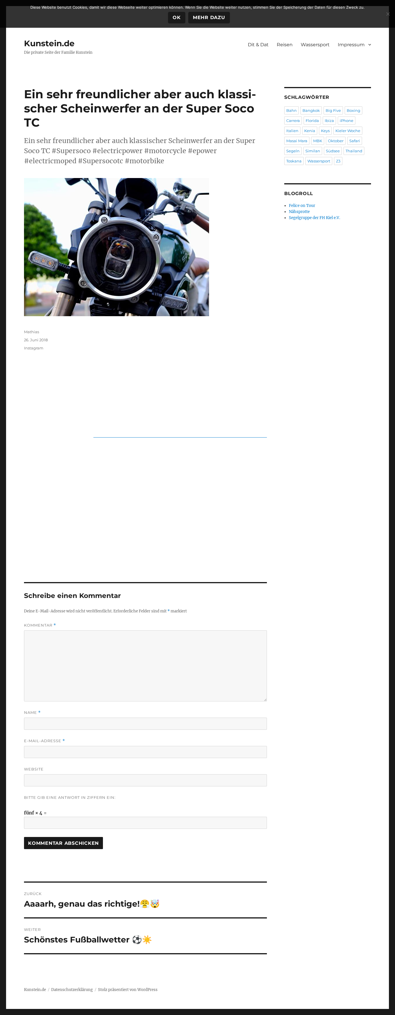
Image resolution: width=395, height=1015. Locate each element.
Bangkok (311, 110)
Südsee (333, 151)
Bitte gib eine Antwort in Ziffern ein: (70, 797)
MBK (317, 140)
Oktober (336, 140)
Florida (312, 120)
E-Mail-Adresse (44, 740)
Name (32, 712)
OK (177, 17)
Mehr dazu (209, 17)
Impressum (351, 44)
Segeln (293, 151)
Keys (325, 130)
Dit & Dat (258, 44)
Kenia (309, 130)
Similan (312, 151)
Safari (354, 140)
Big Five (333, 110)
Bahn (291, 110)
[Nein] (388, 14)
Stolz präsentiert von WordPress (128, 989)
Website (34, 769)
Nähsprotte (299, 211)
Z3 (338, 161)
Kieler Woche (347, 130)
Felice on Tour (302, 205)
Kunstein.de (49, 43)
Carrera (293, 120)
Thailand (354, 151)
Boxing (353, 110)
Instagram (33, 348)
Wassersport (315, 44)
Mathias (31, 331)
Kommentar (40, 625)
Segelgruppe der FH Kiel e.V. (314, 217)
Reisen (285, 44)
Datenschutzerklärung (72, 989)
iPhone (346, 120)
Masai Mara (296, 140)
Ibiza (329, 120)
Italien (292, 130)
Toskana (294, 161)
